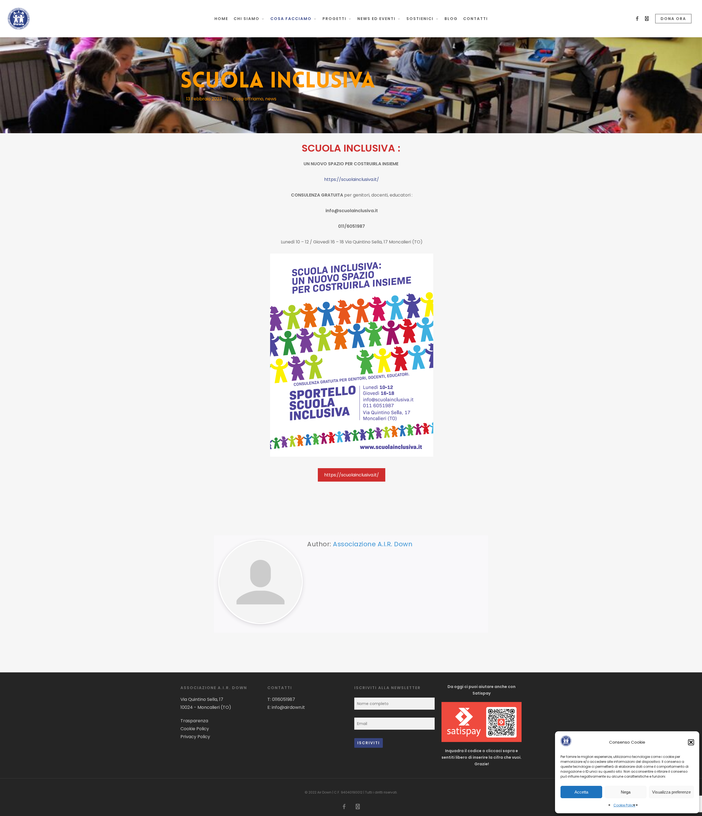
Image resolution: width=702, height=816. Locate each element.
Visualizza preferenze (671, 792)
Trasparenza (194, 721)
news (270, 99)
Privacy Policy (195, 736)
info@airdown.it (288, 707)
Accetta (581, 792)
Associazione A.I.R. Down (372, 544)
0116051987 (283, 699)
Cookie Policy (624, 805)
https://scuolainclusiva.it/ (351, 179)
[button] (691, 742)
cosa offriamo (248, 99)
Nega (625, 792)
